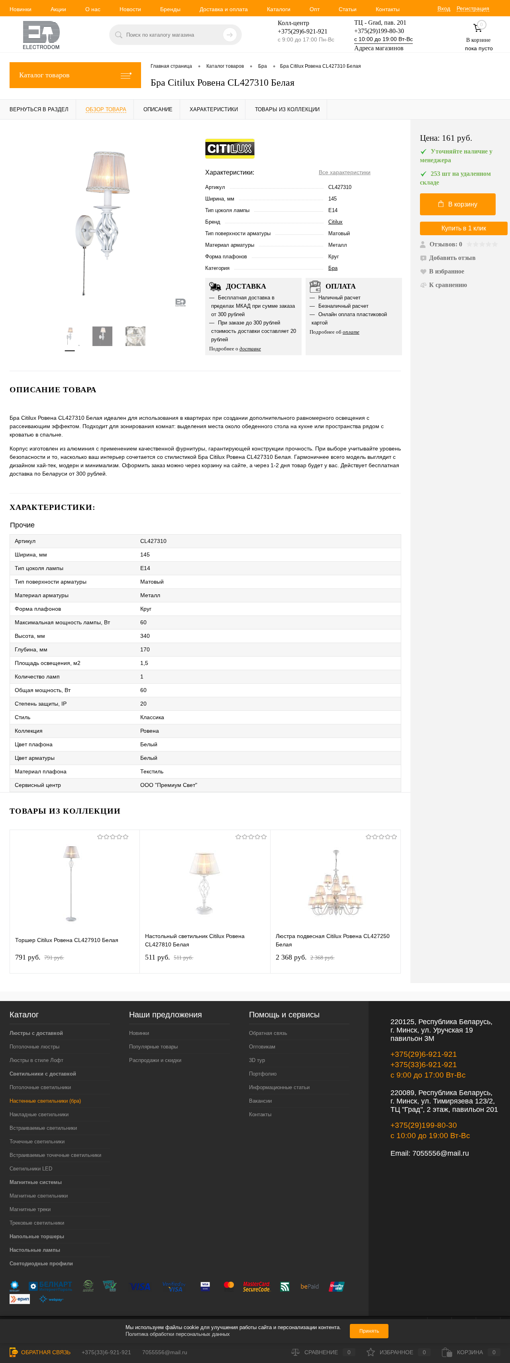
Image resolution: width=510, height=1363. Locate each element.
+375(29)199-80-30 (379, 31)
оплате (351, 332)
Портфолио (263, 1074)
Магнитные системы (36, 1182)
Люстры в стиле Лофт (36, 1060)
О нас (92, 9)
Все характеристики (345, 172)
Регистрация (473, 8)
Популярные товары (153, 1047)
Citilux (335, 222)
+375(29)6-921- (298, 31)
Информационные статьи (279, 1087)
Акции (58, 9)
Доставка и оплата (224, 9)
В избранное (446, 271)
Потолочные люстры (34, 1047)
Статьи (348, 9)
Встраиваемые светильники (43, 1128)
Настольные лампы (35, 1250)
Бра (332, 268)
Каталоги (278, 9)
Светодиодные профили (41, 1264)
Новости (130, 9)
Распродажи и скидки (155, 1060)
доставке (250, 349)
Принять (369, 1331)
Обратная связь (268, 1033)
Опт (315, 9)
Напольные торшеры (37, 1236)
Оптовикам (262, 1047)
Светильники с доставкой (43, 1074)
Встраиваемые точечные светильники (55, 1155)
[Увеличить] (103, 223)
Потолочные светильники (40, 1087)
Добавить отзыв (452, 257)
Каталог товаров (44, 75)
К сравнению (448, 284)
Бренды (170, 9)
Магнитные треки (30, 1209)
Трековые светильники (37, 1223)
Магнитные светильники (39, 1196)
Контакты (388, 9)
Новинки (20, 9)
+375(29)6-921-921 (423, 1054)
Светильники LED (31, 1169)
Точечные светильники (37, 1142)
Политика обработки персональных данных (178, 1334)
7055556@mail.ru (440, 1153)
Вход (443, 8)
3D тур (257, 1060)
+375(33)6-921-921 (423, 1064)
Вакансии (260, 1101)
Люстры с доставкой (36, 1033)
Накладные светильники (39, 1114)
